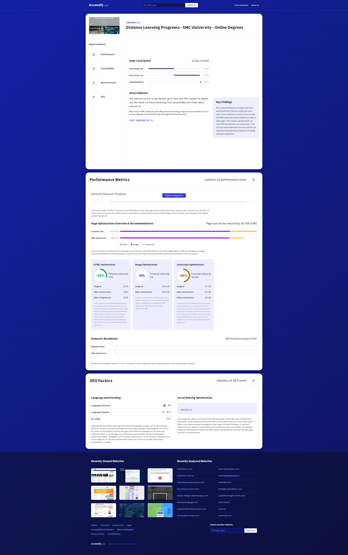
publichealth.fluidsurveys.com (191, 508)
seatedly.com (224, 482)
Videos (94, 525)
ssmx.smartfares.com (228, 469)
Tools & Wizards (241, 5)
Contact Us (117, 525)
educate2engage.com (187, 502)
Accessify (99, 5)
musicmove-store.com (188, 488)
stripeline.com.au (185, 475)
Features (105, 525)
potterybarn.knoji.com (188, 515)
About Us (255, 5)
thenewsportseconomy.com (190, 482)
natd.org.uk (224, 502)
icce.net (222, 508)
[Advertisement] (192, 47)
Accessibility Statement (102, 529)
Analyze (191, 5)
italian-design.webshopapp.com (192, 495)
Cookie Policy (114, 533)
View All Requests (174, 195)
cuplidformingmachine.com (231, 495)
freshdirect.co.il (184, 469)
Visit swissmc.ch (139, 120)
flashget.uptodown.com (230, 488)
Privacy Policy (97, 533)
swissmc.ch (133, 22)
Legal (129, 525)
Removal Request (125, 529)
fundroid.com (225, 515)
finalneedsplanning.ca (229, 475)
